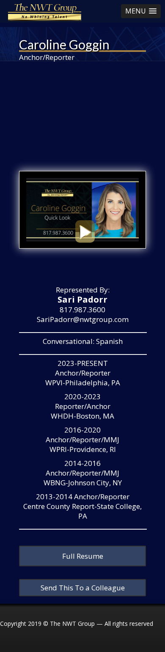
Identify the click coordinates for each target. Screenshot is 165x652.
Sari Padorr (82, 299)
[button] (141, 11)
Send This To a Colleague (83, 587)
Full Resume (82, 556)
